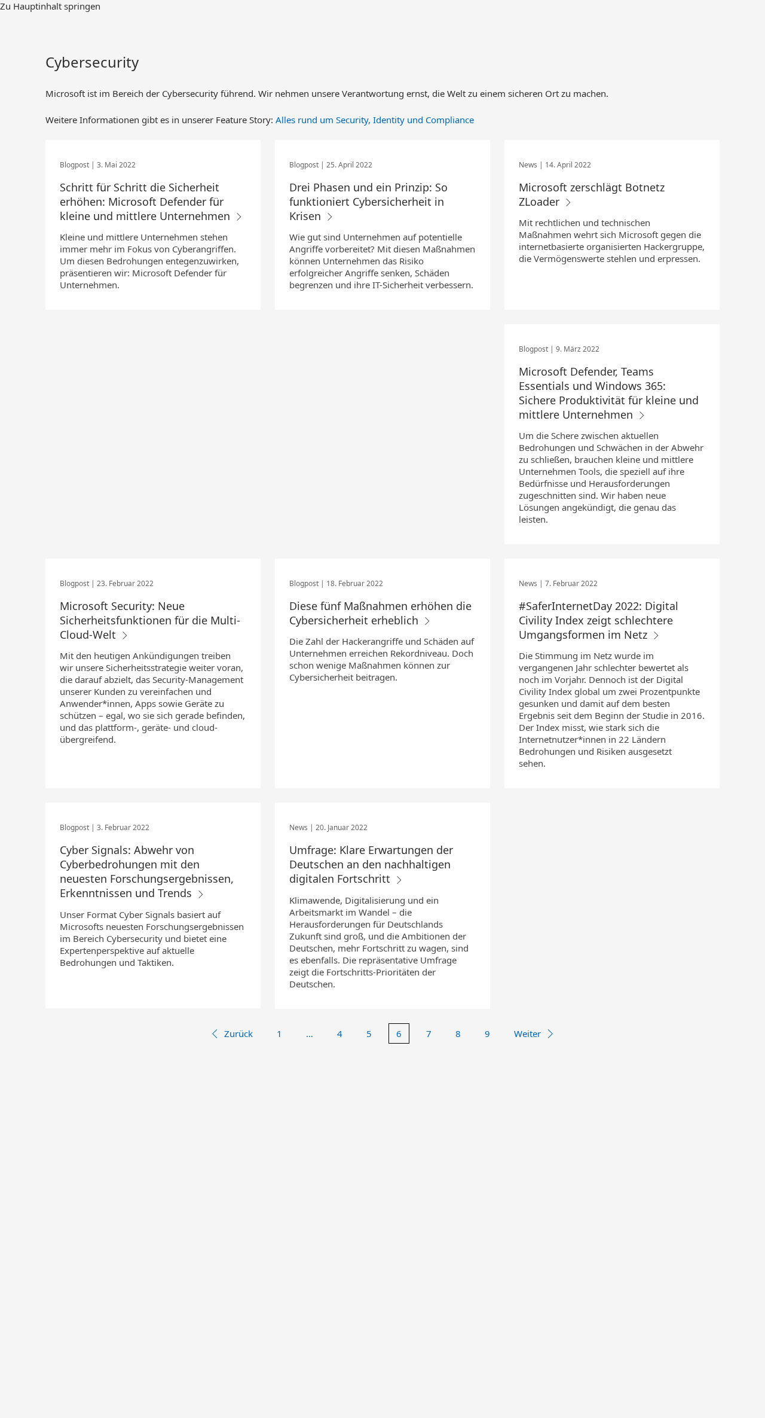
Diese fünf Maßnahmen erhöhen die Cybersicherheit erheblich (380, 613)
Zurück (238, 1033)
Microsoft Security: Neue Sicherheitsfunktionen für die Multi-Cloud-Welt (150, 620)
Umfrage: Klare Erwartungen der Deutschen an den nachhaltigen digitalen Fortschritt (371, 864)
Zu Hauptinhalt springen (50, 6)
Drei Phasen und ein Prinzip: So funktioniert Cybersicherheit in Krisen (368, 201)
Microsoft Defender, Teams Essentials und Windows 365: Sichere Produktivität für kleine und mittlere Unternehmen (609, 393)
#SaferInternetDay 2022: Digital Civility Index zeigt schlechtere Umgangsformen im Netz (598, 620)
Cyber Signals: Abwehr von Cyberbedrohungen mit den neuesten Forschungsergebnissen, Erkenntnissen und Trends (147, 871)
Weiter (527, 1033)
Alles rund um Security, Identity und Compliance (375, 120)
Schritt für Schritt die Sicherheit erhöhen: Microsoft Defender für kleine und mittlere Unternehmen (146, 201)
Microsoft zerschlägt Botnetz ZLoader (592, 194)
